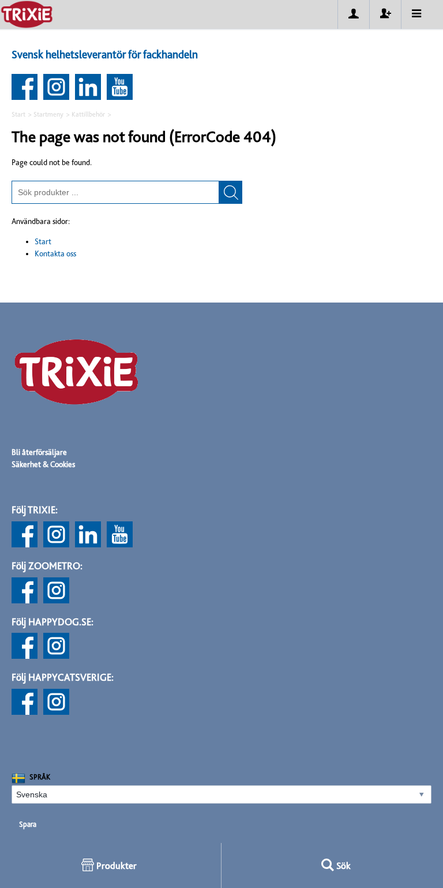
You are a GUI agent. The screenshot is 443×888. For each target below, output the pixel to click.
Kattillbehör (88, 114)
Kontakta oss (55, 253)
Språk (39, 777)
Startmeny (48, 114)
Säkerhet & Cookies (43, 464)
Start (18, 114)
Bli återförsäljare (39, 452)
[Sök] (230, 192)
